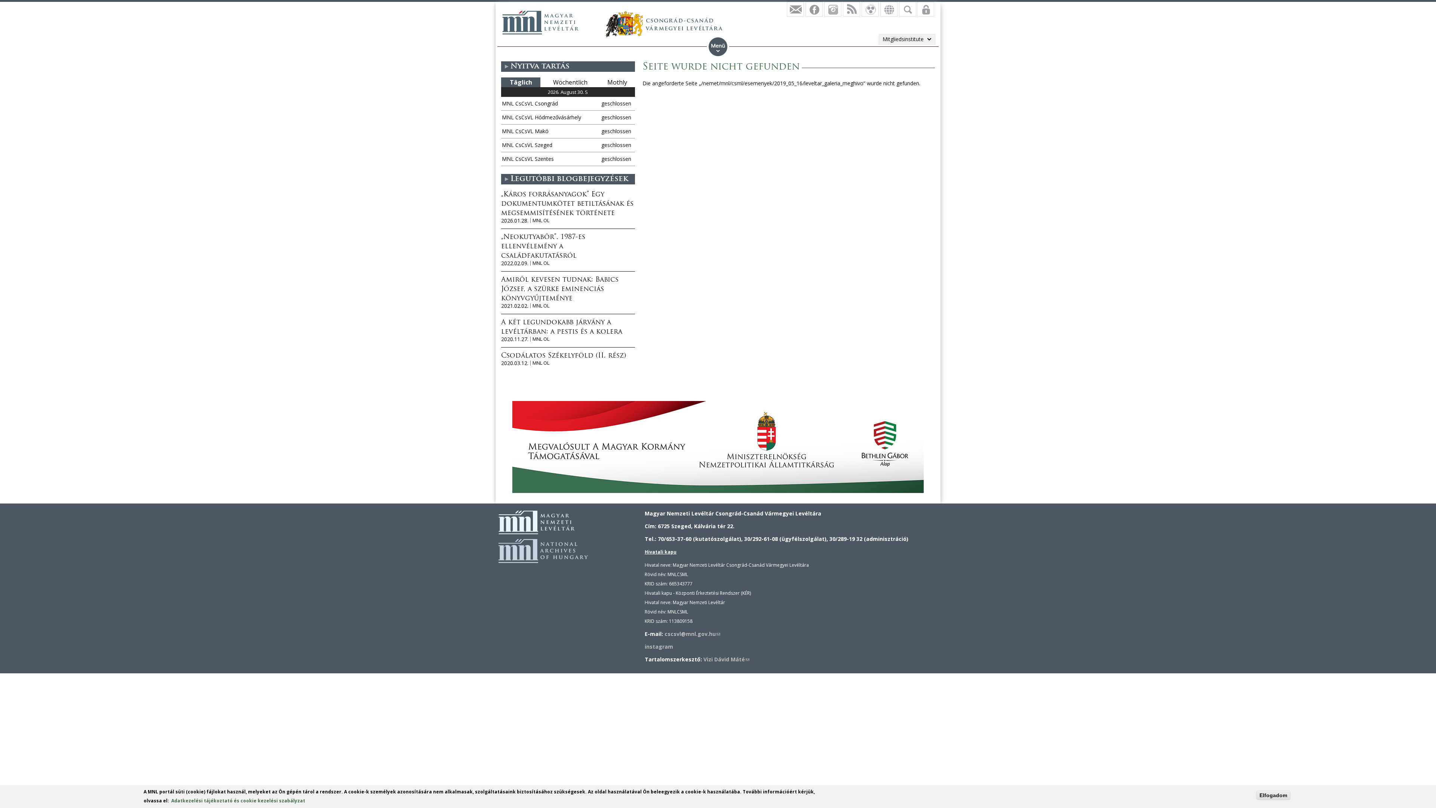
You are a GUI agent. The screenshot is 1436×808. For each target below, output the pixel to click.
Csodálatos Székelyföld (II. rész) (563, 356)
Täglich (521, 82)
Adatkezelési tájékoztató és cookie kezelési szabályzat (238, 801)
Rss (851, 9)
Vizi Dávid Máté (726, 659)
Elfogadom (1273, 795)
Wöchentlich (570, 82)
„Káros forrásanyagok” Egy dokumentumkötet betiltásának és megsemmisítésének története (567, 204)
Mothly (617, 82)
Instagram (832, 9)
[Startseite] (540, 22)
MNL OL (541, 220)
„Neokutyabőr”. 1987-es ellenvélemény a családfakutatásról (543, 247)
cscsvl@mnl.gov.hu (692, 633)
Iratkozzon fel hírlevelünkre (795, 9)
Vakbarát (870, 9)
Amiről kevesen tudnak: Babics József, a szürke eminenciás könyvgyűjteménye (560, 289)
